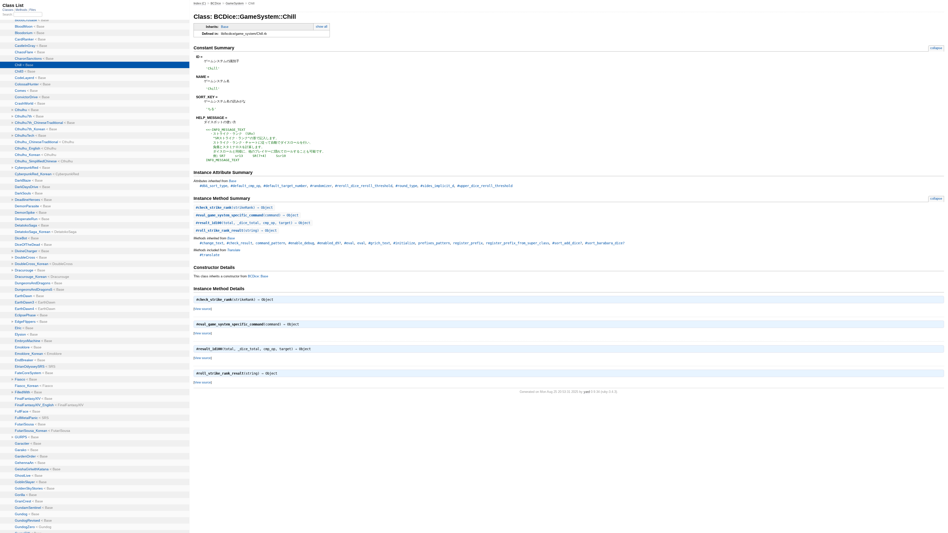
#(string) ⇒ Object (236, 230)
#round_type (406, 186)
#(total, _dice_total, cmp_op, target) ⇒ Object (253, 223)
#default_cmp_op (245, 186)
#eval (349, 243)
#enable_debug (301, 243)
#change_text (211, 243)
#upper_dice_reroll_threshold (485, 186)
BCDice (216, 3)
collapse (936, 48)
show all (321, 26)
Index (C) (200, 3)
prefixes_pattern (434, 243)
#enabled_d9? (329, 243)
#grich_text (379, 243)
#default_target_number (285, 186)
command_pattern (270, 243)
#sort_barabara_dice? (605, 243)
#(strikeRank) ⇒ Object (234, 207)
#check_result (239, 243)
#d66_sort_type (213, 186)
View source (202, 308)
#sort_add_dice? (567, 243)
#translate (209, 255)
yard (587, 392)
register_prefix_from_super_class (517, 243)
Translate (233, 250)
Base (224, 27)
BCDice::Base (258, 276)
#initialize (404, 243)
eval (361, 243)
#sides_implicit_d (437, 186)
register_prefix (468, 243)
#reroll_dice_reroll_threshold (363, 186)
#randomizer (321, 186)
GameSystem (235, 3)
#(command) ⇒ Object (247, 215)
